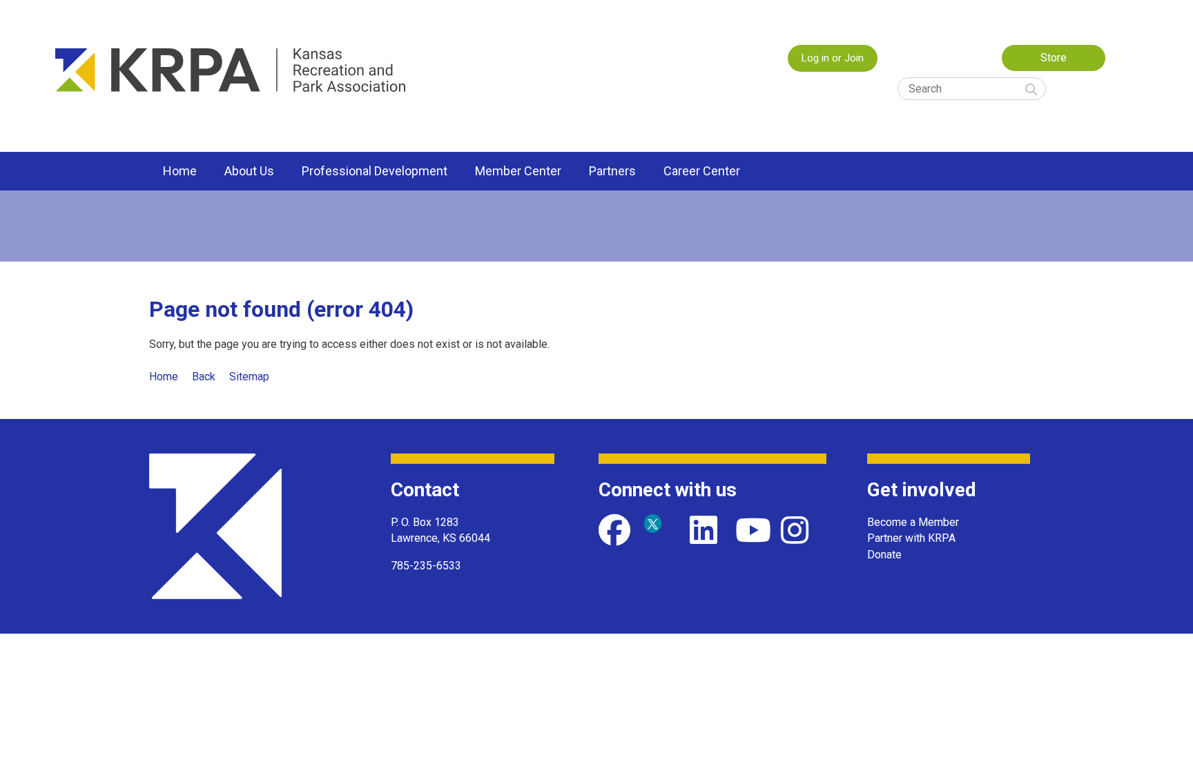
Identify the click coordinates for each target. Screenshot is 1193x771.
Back (203, 376)
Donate (884, 554)
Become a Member (913, 522)
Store (1053, 57)
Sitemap (249, 376)
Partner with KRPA (911, 538)
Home (163, 376)
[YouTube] (751, 530)
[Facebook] (614, 530)
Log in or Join (833, 58)
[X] (660, 530)
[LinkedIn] (705, 530)
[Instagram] (797, 530)
